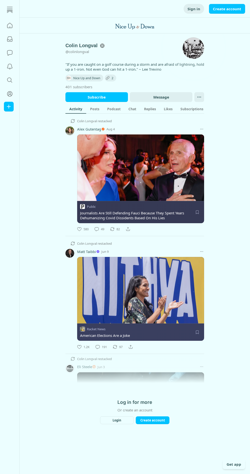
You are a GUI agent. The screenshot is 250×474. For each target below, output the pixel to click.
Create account (227, 8)
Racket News (96, 329)
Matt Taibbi (86, 251)
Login (117, 420)
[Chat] (10, 53)
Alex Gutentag (89, 129)
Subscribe (97, 97)
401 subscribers (78, 86)
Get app (234, 464)
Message (161, 97)
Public (91, 206)
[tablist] (140, 109)
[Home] (10, 10)
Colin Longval (87, 121)
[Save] (197, 212)
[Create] (9, 106)
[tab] (75, 109)
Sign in (194, 8)
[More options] (202, 129)
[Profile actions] (199, 97)
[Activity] (10, 66)
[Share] (128, 229)
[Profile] (10, 94)
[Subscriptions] (10, 39)
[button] (10, 25)
